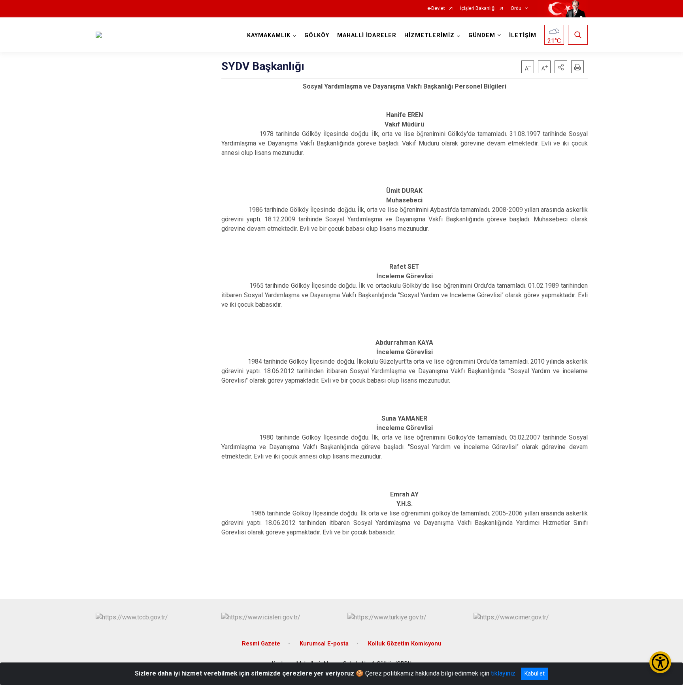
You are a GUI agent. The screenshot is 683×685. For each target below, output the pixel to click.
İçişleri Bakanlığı (478, 8)
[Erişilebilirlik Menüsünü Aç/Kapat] (660, 662)
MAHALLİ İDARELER (366, 35)
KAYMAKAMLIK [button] (269, 35)
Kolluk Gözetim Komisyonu (404, 643)
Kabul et (535, 673)
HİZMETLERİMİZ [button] (429, 35)
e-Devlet (436, 8)
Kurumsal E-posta (324, 643)
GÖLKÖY (316, 35)
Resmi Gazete (261, 643)
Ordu (516, 8)
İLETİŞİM (522, 35)
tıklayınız (503, 673)
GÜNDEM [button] (481, 35)
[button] (561, 66)
